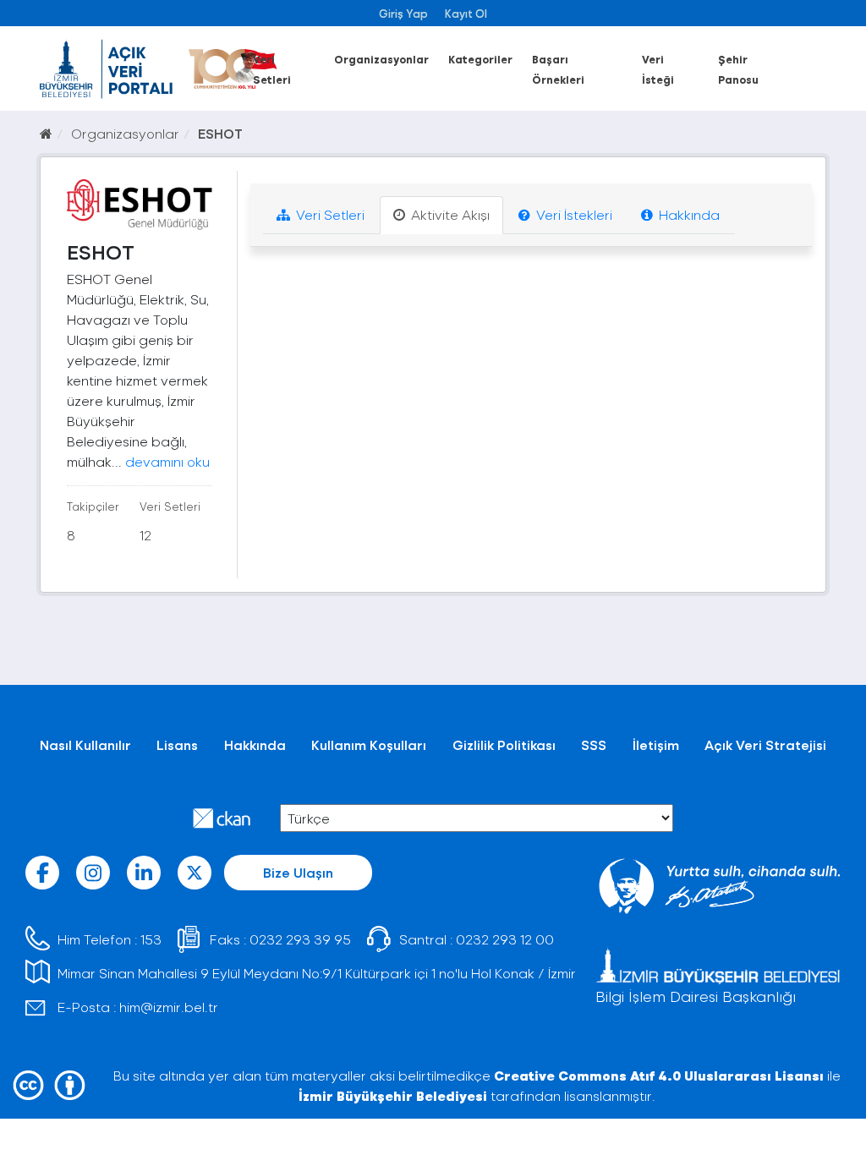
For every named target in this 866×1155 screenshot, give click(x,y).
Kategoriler (480, 59)
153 (151, 939)
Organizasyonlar (381, 59)
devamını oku (167, 461)
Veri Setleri (328, 214)
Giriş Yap (403, 13)
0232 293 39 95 (300, 939)
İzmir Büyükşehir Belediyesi (393, 1095)
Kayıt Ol (466, 13)
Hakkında (687, 214)
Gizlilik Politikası (504, 744)
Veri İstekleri (572, 214)
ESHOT (220, 133)
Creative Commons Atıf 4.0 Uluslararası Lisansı (659, 1075)
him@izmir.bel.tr (168, 1006)
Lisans (177, 744)
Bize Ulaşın (298, 872)
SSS (593, 744)
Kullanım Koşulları (368, 744)
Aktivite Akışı (449, 214)
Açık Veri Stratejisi (765, 744)
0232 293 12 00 (505, 939)
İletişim (656, 744)
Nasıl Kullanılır (85, 744)
